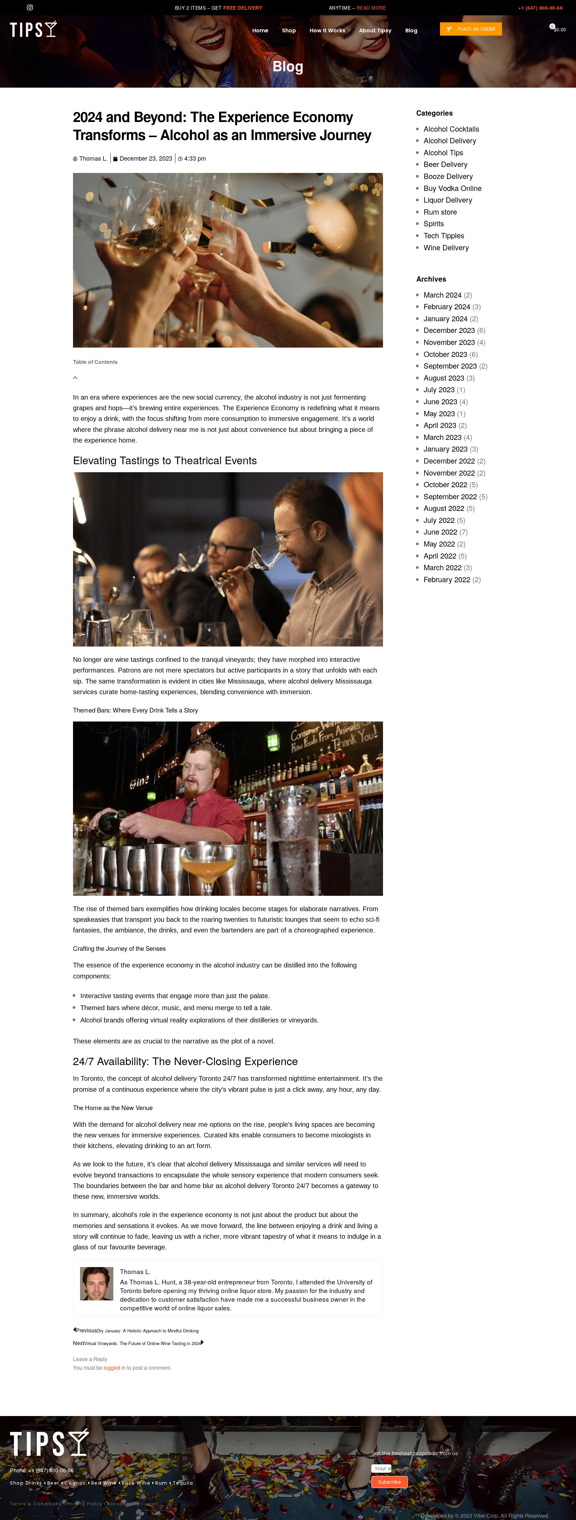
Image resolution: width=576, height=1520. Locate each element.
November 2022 (449, 472)
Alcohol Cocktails (451, 128)
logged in (115, 1367)
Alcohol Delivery (450, 140)
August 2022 (444, 508)
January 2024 (446, 318)
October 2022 (445, 484)
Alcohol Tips (443, 152)
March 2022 (443, 567)
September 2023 (450, 365)
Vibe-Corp (486, 1515)
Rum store (440, 211)
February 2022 (447, 579)
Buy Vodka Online (453, 188)
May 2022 (439, 543)
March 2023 (443, 437)
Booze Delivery (448, 176)
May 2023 (439, 413)
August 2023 (444, 377)
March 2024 (443, 294)
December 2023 (449, 330)
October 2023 (445, 354)
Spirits (434, 223)
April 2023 (440, 425)
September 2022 (450, 496)
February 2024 (447, 306)
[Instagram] (30, 7)
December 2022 (449, 460)
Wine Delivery (446, 247)
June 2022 (440, 531)
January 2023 (446, 448)
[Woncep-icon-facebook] (13, 7)
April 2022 (440, 555)
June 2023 (440, 401)
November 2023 (449, 342)
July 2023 (439, 389)
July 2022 (439, 520)
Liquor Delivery (448, 199)
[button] (471, 29)
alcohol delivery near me (163, 429)
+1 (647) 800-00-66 (540, 7)
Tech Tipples (444, 235)
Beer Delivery (446, 164)
